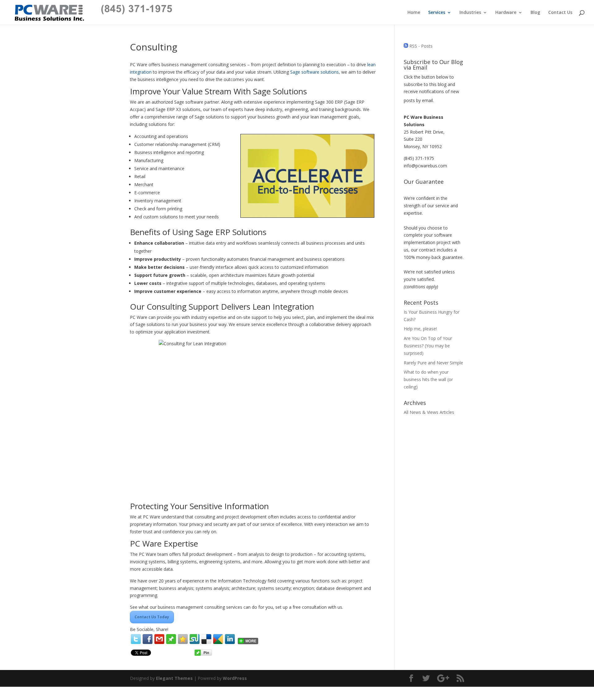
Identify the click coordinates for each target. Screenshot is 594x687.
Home (413, 12)
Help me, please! (420, 329)
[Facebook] (148, 639)
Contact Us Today (152, 617)
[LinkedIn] (230, 639)
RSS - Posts (421, 46)
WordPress (235, 678)
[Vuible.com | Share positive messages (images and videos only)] (171, 642)
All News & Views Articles (429, 412)
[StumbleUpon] (195, 639)
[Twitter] (136, 639)
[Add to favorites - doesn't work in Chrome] (183, 639)
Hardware (505, 12)
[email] (159, 639)
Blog (535, 12)
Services (436, 12)
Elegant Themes (174, 678)
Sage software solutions (314, 72)
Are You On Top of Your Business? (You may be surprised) (428, 345)
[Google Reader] (218, 639)
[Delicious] (206, 639)
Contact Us (560, 12)
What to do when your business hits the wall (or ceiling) (428, 379)
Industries (470, 12)
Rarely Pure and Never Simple (433, 363)
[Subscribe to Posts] (406, 46)
